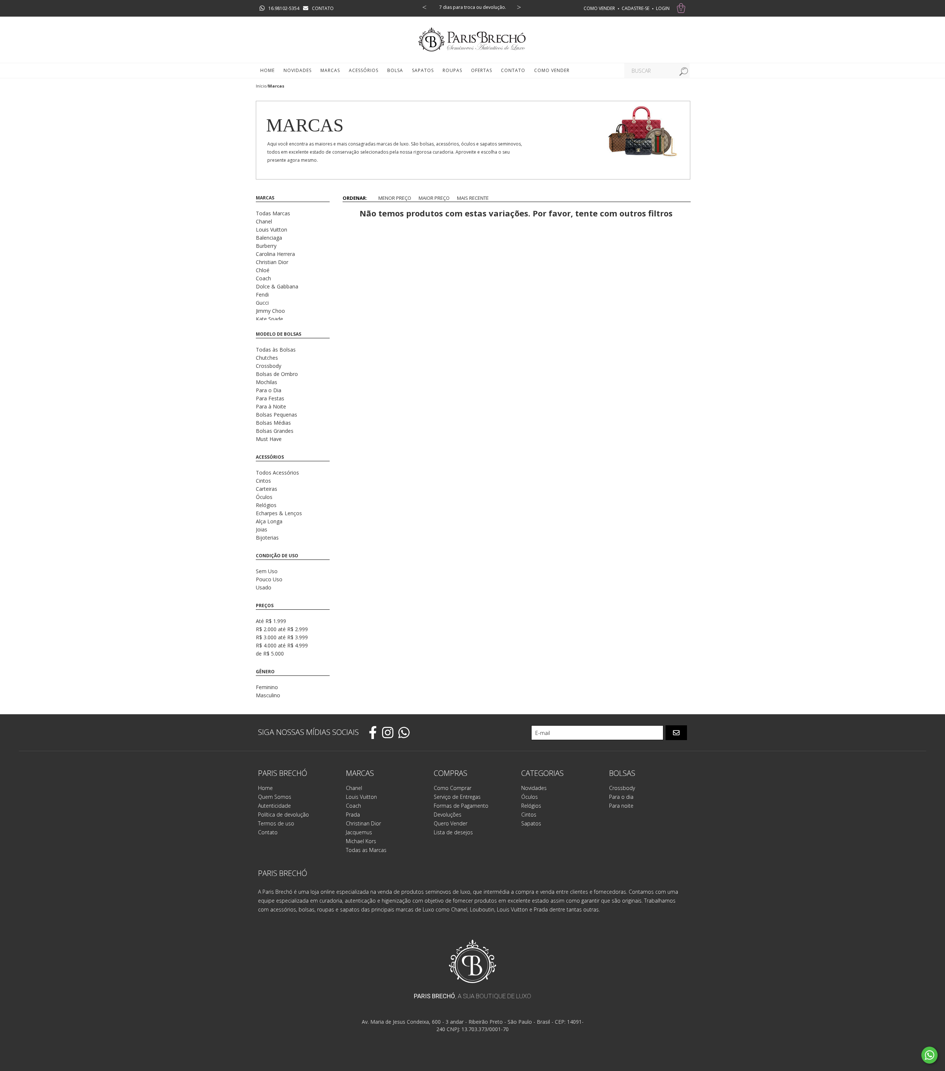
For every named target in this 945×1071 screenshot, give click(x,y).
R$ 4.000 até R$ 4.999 (282, 645)
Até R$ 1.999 (271, 621)
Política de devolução (283, 814)
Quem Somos (274, 796)
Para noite (621, 805)
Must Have (269, 438)
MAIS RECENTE (473, 198)
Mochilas (266, 382)
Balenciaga (269, 237)
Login (663, 8)
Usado (263, 587)
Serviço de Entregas (457, 796)
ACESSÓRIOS (363, 70)
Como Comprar (452, 787)
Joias (261, 529)
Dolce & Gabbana (277, 286)
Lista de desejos (453, 832)
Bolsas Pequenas (276, 414)
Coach (263, 278)
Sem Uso (267, 571)
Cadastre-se (635, 8)
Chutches (267, 357)
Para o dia (621, 796)
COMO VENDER (599, 8)
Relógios (266, 505)
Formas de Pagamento (461, 805)
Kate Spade (269, 318)
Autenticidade (274, 805)
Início (261, 86)
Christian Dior (272, 262)
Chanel (264, 221)
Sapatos (423, 70)
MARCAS (330, 70)
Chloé (262, 270)
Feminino (267, 687)
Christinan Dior (363, 823)
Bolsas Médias (273, 422)
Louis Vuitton (271, 229)
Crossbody (268, 365)
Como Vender (552, 70)
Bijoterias (267, 537)
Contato (513, 70)
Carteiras (266, 488)
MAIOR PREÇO (434, 198)
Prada (353, 814)
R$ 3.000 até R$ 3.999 (282, 637)
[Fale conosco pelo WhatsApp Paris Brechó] (929, 1055)
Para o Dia (268, 390)
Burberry (266, 245)
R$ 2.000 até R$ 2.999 (282, 629)
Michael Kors (361, 841)
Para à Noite (271, 406)
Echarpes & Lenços (279, 513)
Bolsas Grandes (274, 430)
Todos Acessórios (277, 472)
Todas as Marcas (366, 849)
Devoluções (447, 814)
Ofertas (481, 70)
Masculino (268, 695)
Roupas (452, 70)
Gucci (262, 302)
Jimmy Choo (270, 310)
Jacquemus (359, 832)
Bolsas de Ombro (277, 373)
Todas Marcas (273, 213)
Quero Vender (450, 823)
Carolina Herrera (275, 253)
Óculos (264, 496)
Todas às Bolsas (276, 349)
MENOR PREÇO (394, 198)
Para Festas (270, 398)
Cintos (263, 480)
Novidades (298, 70)
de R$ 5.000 (270, 653)
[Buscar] (682, 70)
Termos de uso (276, 823)
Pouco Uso (269, 579)
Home (267, 70)
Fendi (262, 294)
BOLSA (395, 70)
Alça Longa (269, 521)
